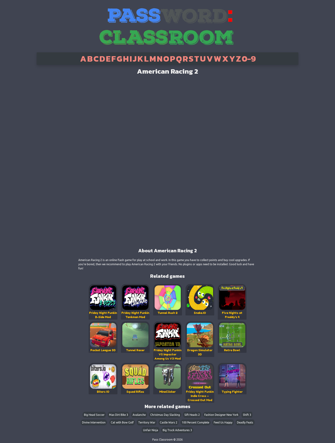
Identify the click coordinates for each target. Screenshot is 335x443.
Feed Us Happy (223, 422)
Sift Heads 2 (192, 414)
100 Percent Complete (195, 422)
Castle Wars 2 (168, 422)
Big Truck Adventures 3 (177, 430)
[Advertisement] (51, 120)
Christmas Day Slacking (165, 414)
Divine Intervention (94, 422)
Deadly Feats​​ (245, 422)
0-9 (249, 58)
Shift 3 (247, 414)
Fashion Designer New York (221, 414)
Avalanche (139, 414)
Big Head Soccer (94, 414)
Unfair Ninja (150, 430)
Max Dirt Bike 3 (118, 414)
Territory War (146, 422)
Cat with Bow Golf (122, 422)
